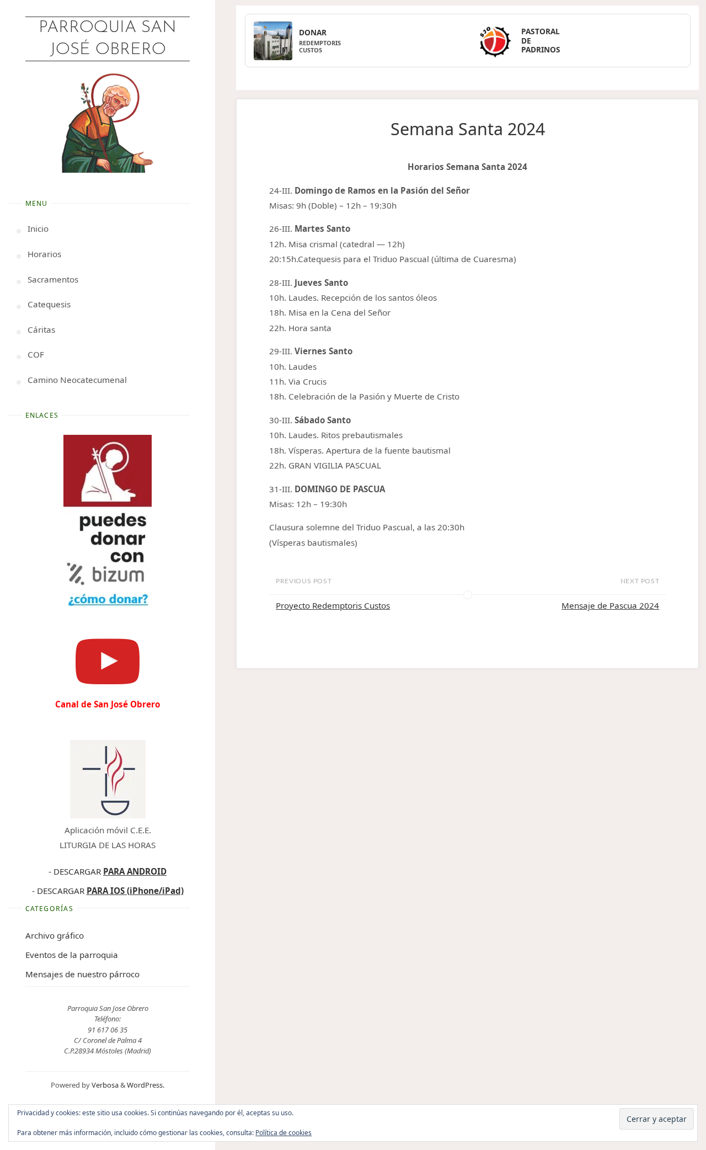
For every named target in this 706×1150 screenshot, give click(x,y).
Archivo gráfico (54, 935)
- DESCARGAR (108, 871)
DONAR (313, 32)
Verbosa (104, 1085)
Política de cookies (283, 1132)
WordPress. (145, 1085)
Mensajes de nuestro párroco (82, 973)
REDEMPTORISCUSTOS (320, 46)
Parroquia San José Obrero (107, 38)
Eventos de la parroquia (71, 954)
